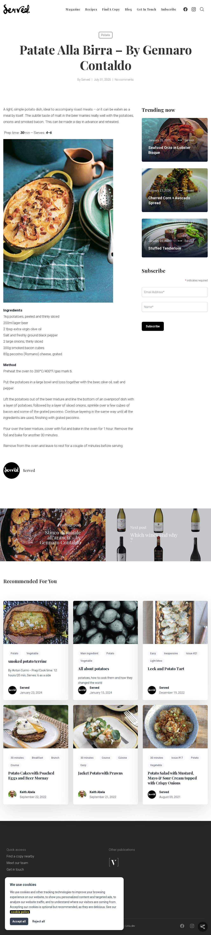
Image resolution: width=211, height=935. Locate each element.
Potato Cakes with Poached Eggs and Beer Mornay (31, 776)
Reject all (38, 921)
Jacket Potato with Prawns (100, 773)
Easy (153, 653)
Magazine (73, 9)
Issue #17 (177, 757)
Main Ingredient (89, 653)
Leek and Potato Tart (166, 668)
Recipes (91, 9)
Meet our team (17, 863)
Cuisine (122, 757)
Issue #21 (191, 653)
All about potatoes (93, 668)
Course (15, 765)
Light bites (156, 660)
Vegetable (32, 653)
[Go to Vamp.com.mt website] (131, 862)
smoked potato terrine (27, 661)
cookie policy (20, 912)
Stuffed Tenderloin (164, 248)
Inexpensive (171, 653)
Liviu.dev (130, 925)
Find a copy (111, 9)
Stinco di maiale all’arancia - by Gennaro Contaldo (60, 537)
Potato (105, 35)
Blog (128, 9)
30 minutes (17, 757)
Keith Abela (27, 792)
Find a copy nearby (20, 856)
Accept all (19, 921)
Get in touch (146, 9)
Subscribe (168, 9)
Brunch (55, 757)
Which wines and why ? (153, 537)
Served (85, 79)
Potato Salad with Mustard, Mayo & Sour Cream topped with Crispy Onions (172, 778)
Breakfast (37, 757)
